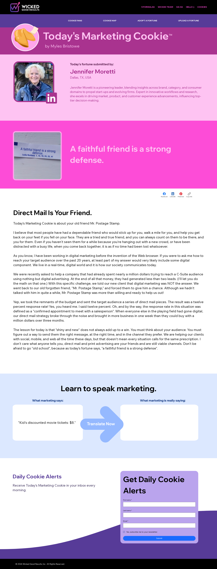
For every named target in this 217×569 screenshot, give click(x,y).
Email (125, 521)
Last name (127, 510)
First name (127, 500)
